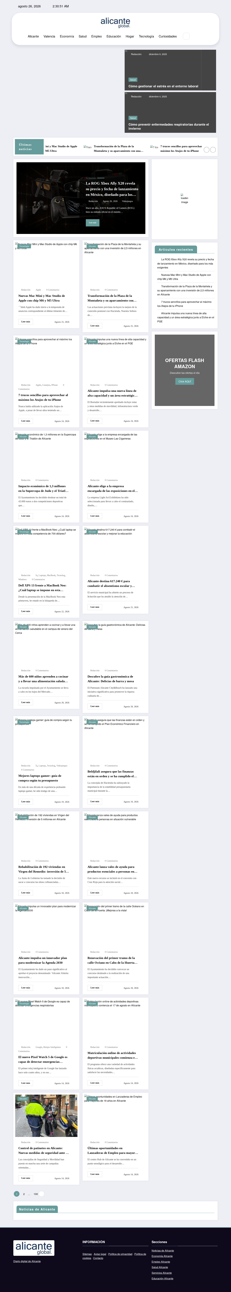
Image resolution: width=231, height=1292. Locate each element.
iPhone (54, 385)
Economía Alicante (162, 1256)
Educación (114, 36)
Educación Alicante (162, 1278)
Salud (83, 36)
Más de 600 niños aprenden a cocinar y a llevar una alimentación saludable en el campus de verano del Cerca (43, 679)
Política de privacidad (120, 1254)
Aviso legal (100, 1254)
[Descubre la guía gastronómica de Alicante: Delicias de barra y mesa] (115, 626)
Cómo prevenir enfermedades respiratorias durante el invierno (169, 126)
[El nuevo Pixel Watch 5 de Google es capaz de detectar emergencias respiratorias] (46, 1003)
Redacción (136, 54)
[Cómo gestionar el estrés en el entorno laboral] (163, 69)
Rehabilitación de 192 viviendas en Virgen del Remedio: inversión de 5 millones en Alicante (42, 869)
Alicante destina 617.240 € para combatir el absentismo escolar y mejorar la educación (110, 583)
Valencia (49, 36)
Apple (38, 290)
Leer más (92, 223)
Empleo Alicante (161, 1261)
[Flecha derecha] (213, 149)
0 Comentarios (52, 290)
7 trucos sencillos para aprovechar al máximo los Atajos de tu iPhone (165, 148)
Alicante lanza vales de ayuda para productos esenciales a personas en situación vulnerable (111, 869)
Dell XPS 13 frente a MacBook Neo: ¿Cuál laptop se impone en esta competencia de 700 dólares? (42, 588)
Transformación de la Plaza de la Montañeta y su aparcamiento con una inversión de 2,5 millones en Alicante (99, 149)
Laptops (42, 575)
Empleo (96, 36)
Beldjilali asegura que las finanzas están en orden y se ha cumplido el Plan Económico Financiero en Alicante (111, 774)
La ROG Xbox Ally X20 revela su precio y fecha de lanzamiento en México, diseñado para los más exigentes (112, 189)
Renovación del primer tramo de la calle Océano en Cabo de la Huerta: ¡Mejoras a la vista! (111, 960)
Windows (22, 579)
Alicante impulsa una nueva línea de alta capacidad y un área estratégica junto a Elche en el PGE (112, 393)
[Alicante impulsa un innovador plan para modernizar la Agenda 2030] (46, 908)
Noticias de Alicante (163, 1250)
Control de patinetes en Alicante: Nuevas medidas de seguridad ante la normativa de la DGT (43, 1150)
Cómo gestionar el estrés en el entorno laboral (163, 86)
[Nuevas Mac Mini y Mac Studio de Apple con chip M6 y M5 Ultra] (46, 246)
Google (39, 1047)
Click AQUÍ (185, 381)
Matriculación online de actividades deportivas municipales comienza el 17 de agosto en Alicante (112, 1055)
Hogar (130, 36)
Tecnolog (61, 575)
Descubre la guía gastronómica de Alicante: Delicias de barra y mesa (111, 679)
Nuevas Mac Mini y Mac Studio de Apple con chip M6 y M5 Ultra (41, 298)
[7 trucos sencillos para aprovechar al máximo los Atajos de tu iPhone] (46, 341)
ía (36, 575)
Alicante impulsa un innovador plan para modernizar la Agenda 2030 (42, 960)
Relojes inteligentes (52, 1047)
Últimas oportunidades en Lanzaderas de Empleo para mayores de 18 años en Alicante (113, 1150)
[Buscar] (186, 36)
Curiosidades (168, 36)
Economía (67, 36)
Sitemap (87, 1254)
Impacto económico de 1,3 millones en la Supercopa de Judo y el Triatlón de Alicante (43, 488)
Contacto (98, 1258)
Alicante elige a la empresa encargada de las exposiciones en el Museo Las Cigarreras (111, 488)
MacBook (51, 575)
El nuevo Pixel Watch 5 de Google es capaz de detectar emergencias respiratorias (42, 1059)
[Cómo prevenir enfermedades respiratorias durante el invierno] (170, 112)
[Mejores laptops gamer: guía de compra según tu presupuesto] (46, 721)
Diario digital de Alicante (27, 1261)
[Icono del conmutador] (202, 36)
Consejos (46, 385)
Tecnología (146, 36)
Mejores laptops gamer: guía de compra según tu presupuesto (39, 778)
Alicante (33, 36)
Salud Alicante (160, 1267)
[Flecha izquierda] (206, 149)
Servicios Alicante (162, 1273)
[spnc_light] (195, 36)
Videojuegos (127, 201)
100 (35, 1194)
